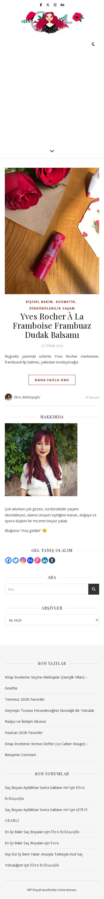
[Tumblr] (52, 560)
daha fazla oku (52, 380)
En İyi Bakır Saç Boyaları (24, 831)
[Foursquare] (37, 560)
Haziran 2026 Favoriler (24, 732)
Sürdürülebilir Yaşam (52, 308)
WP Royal (34, 890)
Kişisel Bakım (39, 302)
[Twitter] (16, 560)
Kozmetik (65, 302)
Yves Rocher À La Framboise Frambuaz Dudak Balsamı (52, 325)
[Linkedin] (45, 560)
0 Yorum (92, 397)
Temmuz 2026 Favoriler (25, 699)
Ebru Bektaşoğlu (27, 397)
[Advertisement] (52, 88)
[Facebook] (8, 560)
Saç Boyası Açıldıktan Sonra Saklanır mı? (37, 787)
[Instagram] (23, 560)
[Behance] (30, 560)
